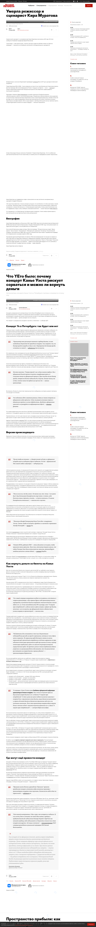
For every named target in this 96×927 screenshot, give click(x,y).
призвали (48, 399)
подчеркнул (26, 773)
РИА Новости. (53, 208)
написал (51, 88)
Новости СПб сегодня (26, 860)
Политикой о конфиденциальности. (24, 925)
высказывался (22, 536)
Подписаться (59, 1)
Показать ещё (73, 59)
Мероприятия (52, 5)
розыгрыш (33, 354)
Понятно (91, 924)
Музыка (55, 860)
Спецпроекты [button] (42, 5)
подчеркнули (31, 348)
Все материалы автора (23, 30)
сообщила (9, 489)
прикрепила (15, 511)
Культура (44, 860)
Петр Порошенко (22, 94)
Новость (17, 260)
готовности (10, 756)
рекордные (9, 749)
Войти (89, 5)
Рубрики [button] (31, 5)
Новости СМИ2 (10, 269)
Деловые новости (36, 860)
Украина (22, 260)
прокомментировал (47, 802)
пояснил (21, 415)
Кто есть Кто (68, 5)
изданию (35, 81)
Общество (12, 260)
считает (38, 531)
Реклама (60, 5)
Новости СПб (18, 860)
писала (29, 505)
